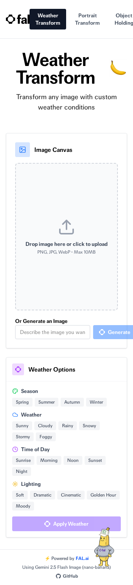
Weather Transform (47, 19)
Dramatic (42, 495)
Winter (96, 402)
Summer (46, 402)
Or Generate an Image (41, 321)
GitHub (70, 576)
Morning (49, 460)
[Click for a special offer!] (103, 555)
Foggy (46, 436)
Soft (20, 495)
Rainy (67, 425)
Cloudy (45, 425)
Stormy (23, 436)
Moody (23, 506)
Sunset (95, 460)
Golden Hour (103, 495)
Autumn (72, 402)
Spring (22, 402)
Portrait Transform (87, 19)
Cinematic (71, 495)
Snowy (89, 425)
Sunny (22, 425)
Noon (73, 460)
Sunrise (23, 460)
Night (21, 471)
